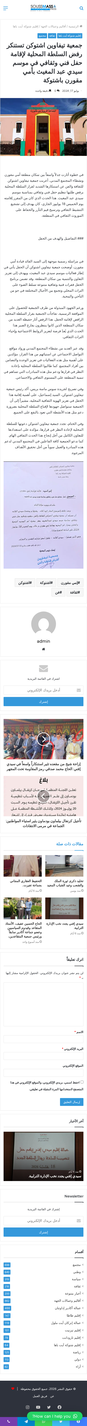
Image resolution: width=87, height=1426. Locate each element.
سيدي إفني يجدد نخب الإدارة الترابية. (55, 1176)
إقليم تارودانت (71, 1337)
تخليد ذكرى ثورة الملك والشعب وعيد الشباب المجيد (65, 883)
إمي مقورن (69, 582)
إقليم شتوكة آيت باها (25, 26)
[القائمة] (5, 10)
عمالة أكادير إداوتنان (68, 1308)
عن (52, 1396)
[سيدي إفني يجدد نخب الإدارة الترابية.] (64, 908)
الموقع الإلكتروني (73, 1065)
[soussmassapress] (43, 8)
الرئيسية (74, 26)
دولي (77, 1359)
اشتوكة (45, 582)
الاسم (78, 1032)
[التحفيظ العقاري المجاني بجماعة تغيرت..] (23, 866)
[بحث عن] (81, 10)
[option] (43, 1156)
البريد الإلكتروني (72, 1048)
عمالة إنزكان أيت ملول (66, 1323)
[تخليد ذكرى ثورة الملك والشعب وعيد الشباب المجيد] (64, 866)
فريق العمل (40, 1396)
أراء (78, 1366)
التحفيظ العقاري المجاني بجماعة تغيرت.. (26, 883)
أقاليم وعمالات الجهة (53, 26)
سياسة (76, 1279)
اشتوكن (23, 582)
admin (43, 641)
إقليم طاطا (74, 1315)
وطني (77, 1272)
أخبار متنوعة (73, 1293)
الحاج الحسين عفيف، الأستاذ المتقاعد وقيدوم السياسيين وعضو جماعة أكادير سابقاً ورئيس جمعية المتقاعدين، (23, 930)
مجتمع (42, 35)
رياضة (77, 1352)
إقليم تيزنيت (73, 1330)
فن (57, 592)
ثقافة (52, 35)
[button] (55, 1416)
